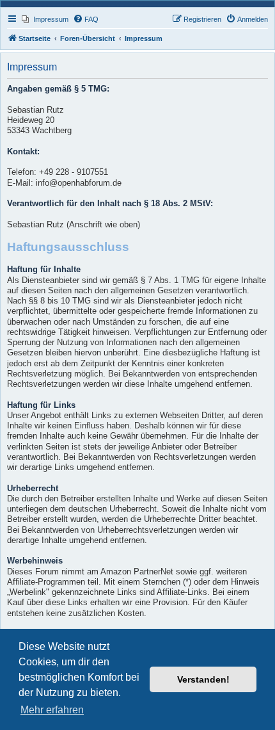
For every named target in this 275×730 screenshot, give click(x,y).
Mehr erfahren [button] (52, 709)
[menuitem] (45, 19)
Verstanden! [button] (203, 679)
